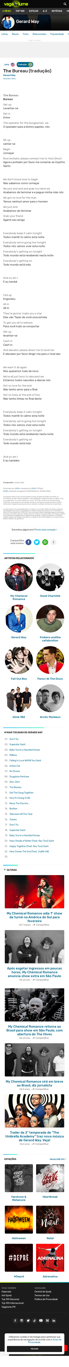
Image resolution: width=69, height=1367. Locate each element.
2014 (17, 488)
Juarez (13, 819)
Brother (13, 808)
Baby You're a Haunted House (24, 750)
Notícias (57, 11)
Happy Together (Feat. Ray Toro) (28, 846)
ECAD (5, 491)
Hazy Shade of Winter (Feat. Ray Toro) (31, 841)
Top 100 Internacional (13, 1303)
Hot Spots (7, 1295)
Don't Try (14, 739)
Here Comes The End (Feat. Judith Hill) (29, 851)
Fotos (26, 34)
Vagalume (16, 4)
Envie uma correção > (46, 529)
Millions (13, 755)
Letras (4, 34)
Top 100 (20, 11)
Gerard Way (27, 21)
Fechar (34, 1349)
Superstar (17, 744)
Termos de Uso (42, 1295)
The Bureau (15, 787)
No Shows (14, 771)
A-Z (45, 11)
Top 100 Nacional (10, 1299)
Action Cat (14, 766)
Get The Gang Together (21, 792)
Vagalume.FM (57, 1159)
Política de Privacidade (46, 1299)
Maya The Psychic (18, 803)
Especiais (6, 1291)
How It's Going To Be (19, 798)
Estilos (33, 11)
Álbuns (15, 34)
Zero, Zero (14, 782)
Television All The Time (20, 814)
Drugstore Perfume (19, 776)
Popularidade (57, 34)
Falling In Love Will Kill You (25, 760)
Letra (6, 64)
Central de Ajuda (42, 1291)
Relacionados (39, 34)
